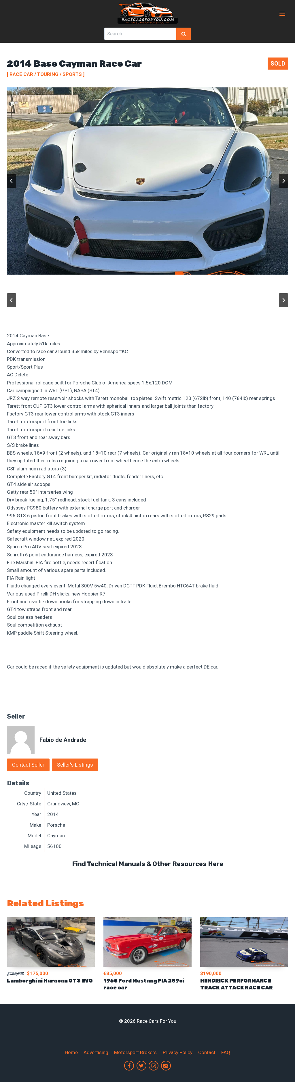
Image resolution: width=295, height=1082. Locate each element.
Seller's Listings (75, 765)
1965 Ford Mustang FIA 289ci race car (143, 984)
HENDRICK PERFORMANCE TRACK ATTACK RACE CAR (236, 984)
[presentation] (51, 942)
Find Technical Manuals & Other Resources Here (147, 864)
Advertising (96, 1052)
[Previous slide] (11, 181)
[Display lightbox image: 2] (147, 181)
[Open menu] (282, 14)
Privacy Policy (177, 1052)
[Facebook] (129, 1065)
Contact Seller (28, 765)
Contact (206, 1052)
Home (71, 1052)
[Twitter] (141, 1065)
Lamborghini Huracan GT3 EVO (50, 981)
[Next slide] (283, 181)
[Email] (166, 1065)
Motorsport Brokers (135, 1052)
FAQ (225, 1052)
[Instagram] (153, 1065)
